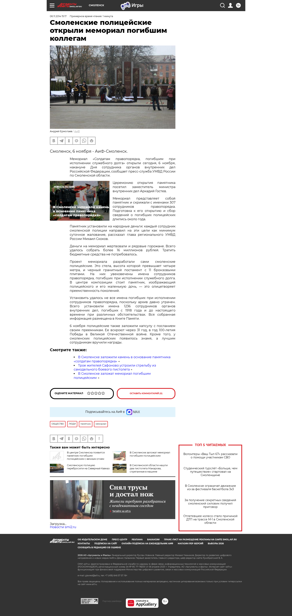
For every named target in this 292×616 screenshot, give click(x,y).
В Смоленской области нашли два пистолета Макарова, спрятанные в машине (149, 468)
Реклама (137, 539)
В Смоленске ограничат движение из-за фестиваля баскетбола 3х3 (210, 487)
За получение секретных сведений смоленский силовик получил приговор (210, 504)
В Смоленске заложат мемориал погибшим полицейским (150, 454)
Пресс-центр (119, 539)
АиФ (77, 131)
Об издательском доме (92, 539)
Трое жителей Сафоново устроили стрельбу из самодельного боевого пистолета (115, 368)
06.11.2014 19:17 (58, 16)
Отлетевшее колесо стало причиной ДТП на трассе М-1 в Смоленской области (210, 519)
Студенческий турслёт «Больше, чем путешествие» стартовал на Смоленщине (210, 472)
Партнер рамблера (111, 601)
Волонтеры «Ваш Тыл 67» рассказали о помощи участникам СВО (210, 455)
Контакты (84, 543)
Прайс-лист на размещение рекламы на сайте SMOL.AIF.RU (200, 539)
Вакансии (153, 539)
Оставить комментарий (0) (146, 393)
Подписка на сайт (105, 543)
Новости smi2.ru (63, 527)
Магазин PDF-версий (190, 543)
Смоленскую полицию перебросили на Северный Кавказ (88, 467)
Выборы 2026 (216, 543)
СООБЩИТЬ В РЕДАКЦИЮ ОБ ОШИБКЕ (99, 547)
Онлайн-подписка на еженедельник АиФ (147, 543)
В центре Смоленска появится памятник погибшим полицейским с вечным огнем (86, 455)
